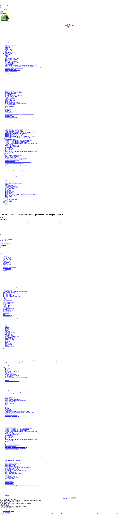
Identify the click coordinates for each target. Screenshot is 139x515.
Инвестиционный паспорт (10, 175)
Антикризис (5, 270)
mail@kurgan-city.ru (6, 502)
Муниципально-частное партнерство (12, 187)
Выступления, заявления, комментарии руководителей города (14, 318)
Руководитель (7, 110)
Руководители (7, 87)
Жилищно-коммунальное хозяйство (9, 267)
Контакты (6, 105)
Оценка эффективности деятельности (12, 93)
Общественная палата (7, 264)
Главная (4, 206)
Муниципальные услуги (7, 294)
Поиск (4, 202)
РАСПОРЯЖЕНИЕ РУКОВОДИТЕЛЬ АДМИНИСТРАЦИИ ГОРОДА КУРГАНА (20, 136)
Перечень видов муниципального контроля (13, 145)
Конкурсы (7, 56)
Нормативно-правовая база (10, 195)
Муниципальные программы (10, 124)
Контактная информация (9, 63)
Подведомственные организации (11, 89)
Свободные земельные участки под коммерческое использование (17, 455)
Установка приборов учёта (7, 315)
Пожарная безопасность (7, 305)
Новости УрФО (5, 298)
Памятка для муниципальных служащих (12, 70)
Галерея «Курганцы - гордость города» (12, 42)
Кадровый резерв (8, 54)
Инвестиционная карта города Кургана (12, 176)
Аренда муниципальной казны (10, 157)
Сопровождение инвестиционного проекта (13, 179)
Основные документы (9, 126)
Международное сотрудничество (9, 292)
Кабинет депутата (8, 76)
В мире (4, 276)
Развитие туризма (6, 313)
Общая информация (8, 73)
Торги (4, 154)
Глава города (5, 82)
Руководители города (9, 41)
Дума (4, 72)
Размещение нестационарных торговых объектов (14, 163)
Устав (6, 32)
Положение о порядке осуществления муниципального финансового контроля (19, 114)
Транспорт (5, 265)
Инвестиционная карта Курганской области (13, 173)
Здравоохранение (6, 285)
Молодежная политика (7, 293)
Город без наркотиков (7, 269)
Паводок (4, 304)
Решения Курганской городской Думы (12, 79)
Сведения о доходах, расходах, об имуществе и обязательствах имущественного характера (21, 65)
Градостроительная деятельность (11, 38)
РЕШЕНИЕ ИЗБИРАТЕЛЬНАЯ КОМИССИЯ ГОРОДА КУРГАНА (17, 137)
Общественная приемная (9, 106)
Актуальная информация (7, 209)
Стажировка (7, 57)
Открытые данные (6, 198)
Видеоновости (7, 47)
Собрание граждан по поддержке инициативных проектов (16, 81)
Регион (4, 314)
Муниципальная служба (7, 53)
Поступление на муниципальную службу (12, 58)
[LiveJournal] (5, 243)
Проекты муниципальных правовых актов (13, 91)
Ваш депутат (7, 370)
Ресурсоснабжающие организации (11, 186)
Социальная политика (7, 268)
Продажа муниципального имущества (12, 156)
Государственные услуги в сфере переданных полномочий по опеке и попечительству (21, 143)
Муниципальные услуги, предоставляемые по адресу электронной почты (18, 140)
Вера (3, 277)
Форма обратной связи (9, 185)
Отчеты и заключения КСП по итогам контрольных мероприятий (17, 113)
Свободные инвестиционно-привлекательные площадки (15, 180)
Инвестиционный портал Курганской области (13, 183)
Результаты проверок (9, 99)
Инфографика (7, 35)
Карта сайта (7, 204)
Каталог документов (8, 418)
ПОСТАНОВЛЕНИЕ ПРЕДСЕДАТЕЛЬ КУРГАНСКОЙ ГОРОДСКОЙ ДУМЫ (19, 132)
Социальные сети (8, 197)
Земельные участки (6, 286)
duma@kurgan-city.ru (6, 505)
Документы (5, 119)
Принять (117, 513)
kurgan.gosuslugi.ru (6, 512)
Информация (5, 9)
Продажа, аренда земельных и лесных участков (13, 155)
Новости (6, 150)
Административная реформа (10, 98)
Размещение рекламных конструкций (12, 160)
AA (1, 3)
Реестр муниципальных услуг (10, 139)
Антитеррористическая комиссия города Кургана (14, 95)
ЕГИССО (6, 107)
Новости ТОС (5, 297)
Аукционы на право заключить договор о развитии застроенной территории (19, 165)
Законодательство (8, 60)
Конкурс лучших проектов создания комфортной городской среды (15, 291)
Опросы (6, 51)
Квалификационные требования (11, 59)
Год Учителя (5, 283)
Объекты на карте (8, 90)
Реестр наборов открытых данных (11, 199)
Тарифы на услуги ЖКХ (9, 128)
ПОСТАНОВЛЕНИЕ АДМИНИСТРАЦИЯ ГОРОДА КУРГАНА (17, 129)
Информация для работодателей (11, 61)
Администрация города (7, 257)
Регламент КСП (8, 111)
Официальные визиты (7, 303)
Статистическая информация (10, 104)
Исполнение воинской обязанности (9, 288)
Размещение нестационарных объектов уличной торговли (15, 164)
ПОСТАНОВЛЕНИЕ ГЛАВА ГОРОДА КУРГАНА (14, 131)
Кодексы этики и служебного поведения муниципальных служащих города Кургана (20, 66)
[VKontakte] (1, 243)
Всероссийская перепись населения (9, 278)
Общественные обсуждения (8, 300)
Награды (6, 48)
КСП (3, 108)
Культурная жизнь (6, 262)
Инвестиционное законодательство (11, 178)
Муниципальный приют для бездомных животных (12, 296)
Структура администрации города (11, 86)
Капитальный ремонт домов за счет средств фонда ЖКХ (15, 159)
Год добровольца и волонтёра (8, 280)
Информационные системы (10, 100)
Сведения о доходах (8, 115)
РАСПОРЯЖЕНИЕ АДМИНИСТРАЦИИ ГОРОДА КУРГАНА (16, 133)
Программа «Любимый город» (10, 43)
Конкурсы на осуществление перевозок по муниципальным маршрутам (18, 162)
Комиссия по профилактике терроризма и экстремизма (13, 289)
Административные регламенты (11, 127)
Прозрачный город (8, 49)
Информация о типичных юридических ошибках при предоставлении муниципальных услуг (22, 151)
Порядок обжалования (9, 192)
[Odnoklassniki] (2, 243)
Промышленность (6, 309)
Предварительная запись (9, 148)
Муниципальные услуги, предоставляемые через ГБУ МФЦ (16, 142)
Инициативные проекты (9, 52)
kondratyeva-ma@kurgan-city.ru (8, 511)
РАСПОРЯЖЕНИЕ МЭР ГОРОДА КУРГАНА (13, 135)
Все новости (5, 256)
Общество (4, 301)
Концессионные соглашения (10, 161)
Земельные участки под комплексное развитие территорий (16, 456)
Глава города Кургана (7, 258)
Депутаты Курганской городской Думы (12, 371)
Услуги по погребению (9, 152)
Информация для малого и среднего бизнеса (11, 287)
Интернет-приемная (8, 80)
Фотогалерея (7, 46)
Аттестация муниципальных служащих (12, 62)
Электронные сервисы (9, 147)
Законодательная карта (9, 196)
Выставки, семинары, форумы (10, 182)
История (6, 31)
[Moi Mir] (4, 243)
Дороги (4, 260)
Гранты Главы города (7, 266)
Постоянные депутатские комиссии (11, 78)
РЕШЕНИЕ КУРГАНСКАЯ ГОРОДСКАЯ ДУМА (14, 130)
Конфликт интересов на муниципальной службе (14, 68)
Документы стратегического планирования (13, 123)
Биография (7, 83)
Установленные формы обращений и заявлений (13, 92)
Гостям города (7, 39)
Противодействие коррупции (10, 45)
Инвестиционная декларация (10, 174)
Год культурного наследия (7, 281)
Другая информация (8, 149)
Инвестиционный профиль (10, 188)
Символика (7, 33)
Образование (5, 263)
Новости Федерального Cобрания (11, 71)
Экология (4, 317)
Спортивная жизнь (6, 261)
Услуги (4, 138)
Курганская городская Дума (8, 259)
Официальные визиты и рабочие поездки (12, 102)
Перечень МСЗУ (8, 153)
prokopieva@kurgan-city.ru (7, 508)
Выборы (4, 279)
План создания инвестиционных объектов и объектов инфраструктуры (18, 177)
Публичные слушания (7, 311)
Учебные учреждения (9, 64)
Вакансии (6, 55)
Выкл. (8, 5)
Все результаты (3, 13)
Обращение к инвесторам (9, 171)
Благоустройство (6, 275)
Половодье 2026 (6, 306)
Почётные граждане (8, 40)
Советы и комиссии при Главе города (12, 84)
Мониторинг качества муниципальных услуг (13, 146)
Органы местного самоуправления (9, 302)
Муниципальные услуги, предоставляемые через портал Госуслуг (17, 141)
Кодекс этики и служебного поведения (12, 118)
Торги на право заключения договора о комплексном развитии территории (19, 454)
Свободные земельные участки (10, 168)
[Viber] (9, 243)
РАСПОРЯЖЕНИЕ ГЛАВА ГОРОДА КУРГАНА (14, 134)
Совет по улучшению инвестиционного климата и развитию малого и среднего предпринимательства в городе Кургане (27, 172)
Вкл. (6, 5)
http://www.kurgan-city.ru (4, 240)
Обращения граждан (6, 189)
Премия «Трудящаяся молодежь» (11, 44)
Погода (4, 271)
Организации (7, 36)
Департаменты (7, 88)
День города (5, 284)
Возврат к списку (3, 247)
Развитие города (8, 37)
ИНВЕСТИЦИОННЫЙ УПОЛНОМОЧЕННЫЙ (14, 170)
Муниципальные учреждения (8, 295)
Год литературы (5, 282)
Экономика (7, 34)
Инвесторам (5, 169)
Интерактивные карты (9, 200)
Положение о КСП (8, 109)
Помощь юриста (6, 307)
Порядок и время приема (9, 191)
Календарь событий (8, 50)
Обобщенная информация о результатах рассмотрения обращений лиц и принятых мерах (21, 194)
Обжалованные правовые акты (10, 420)
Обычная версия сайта (4, 6)
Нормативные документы (9, 116)
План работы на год (8, 112)
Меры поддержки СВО (9, 144)
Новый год (5, 299)
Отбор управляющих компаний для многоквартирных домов (16, 158)
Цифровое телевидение (7, 316)
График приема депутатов (9, 77)
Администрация (6, 85)
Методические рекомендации (10, 69)
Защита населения (8, 94)
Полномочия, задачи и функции (11, 96)
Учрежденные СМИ (8, 101)
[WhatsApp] (7, 243)
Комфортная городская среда (8, 290)
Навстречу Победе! (6, 272)
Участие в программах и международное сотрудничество (15, 103)
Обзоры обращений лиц (9, 193)
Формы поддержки (8, 181)
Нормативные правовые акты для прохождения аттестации (16, 125)
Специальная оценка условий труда (11, 117)
